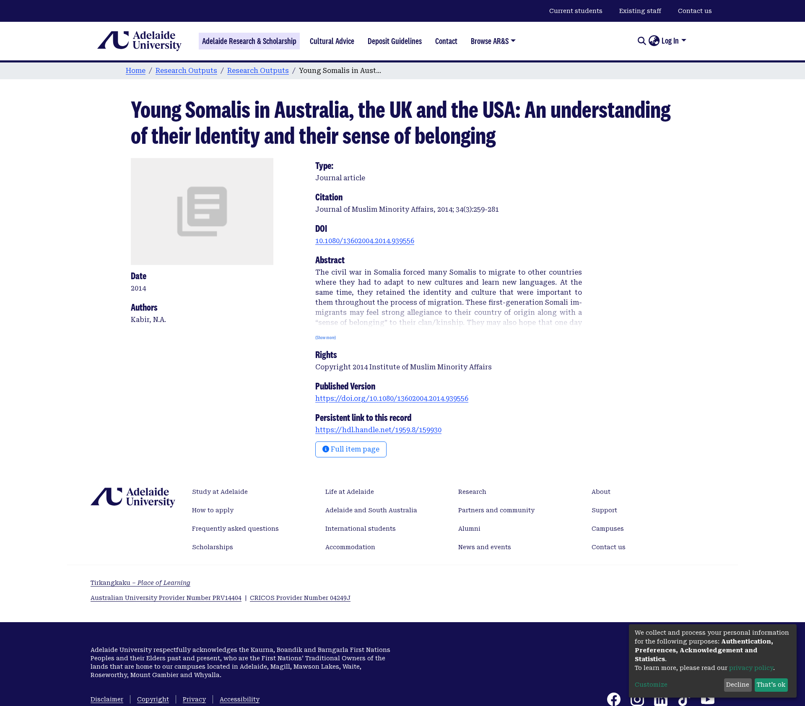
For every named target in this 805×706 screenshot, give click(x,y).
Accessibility (240, 699)
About (601, 491)
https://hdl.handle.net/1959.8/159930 (378, 430)
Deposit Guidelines (395, 41)
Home (135, 71)
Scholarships (212, 547)
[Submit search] (641, 41)
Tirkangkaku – (140, 582)
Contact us (695, 11)
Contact (446, 41)
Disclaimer (107, 699)
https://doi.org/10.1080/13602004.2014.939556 (391, 398)
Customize (651, 684)
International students (360, 528)
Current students (575, 11)
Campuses (608, 528)
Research (472, 491)
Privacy (194, 699)
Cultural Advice (332, 41)
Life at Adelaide (349, 491)
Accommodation (350, 547)
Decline (737, 684)
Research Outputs (186, 71)
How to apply (213, 510)
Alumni (469, 528)
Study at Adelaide (220, 491)
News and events (484, 547)
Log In (670, 41)
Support (604, 510)
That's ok (771, 684)
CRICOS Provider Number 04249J (300, 597)
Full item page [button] (354, 449)
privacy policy (751, 667)
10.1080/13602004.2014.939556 (364, 241)
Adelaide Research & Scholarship (249, 41)
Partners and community (496, 510)
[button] (654, 41)
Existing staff (640, 11)
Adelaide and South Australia (371, 510)
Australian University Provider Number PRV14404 (166, 597)
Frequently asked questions (235, 528)
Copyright (153, 699)
